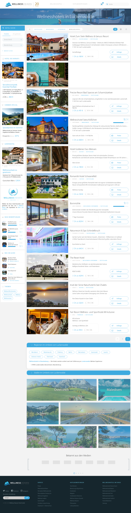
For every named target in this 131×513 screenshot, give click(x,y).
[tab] (78, 345)
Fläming (60, 352)
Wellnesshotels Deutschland (109, 486)
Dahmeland (81, 352)
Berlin (70, 352)
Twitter (7, 491)
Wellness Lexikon (42, 498)
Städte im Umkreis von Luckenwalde (49, 372)
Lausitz (106, 352)
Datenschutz (48, 506)
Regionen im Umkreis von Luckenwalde (51, 345)
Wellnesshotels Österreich (109, 491)
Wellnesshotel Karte (43, 488)
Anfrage (119, 52)
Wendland (34, 352)
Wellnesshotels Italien (108, 496)
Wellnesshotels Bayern (108, 488)
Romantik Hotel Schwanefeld (83, 176)
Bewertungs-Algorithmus (76, 488)
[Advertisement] (99, 75)
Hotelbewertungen (80, 4)
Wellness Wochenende (10, 291)
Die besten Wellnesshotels (44, 491)
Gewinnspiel (41, 501)
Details (119, 57)
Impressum (40, 506)
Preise (119, 136)
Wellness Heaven (74, 501)
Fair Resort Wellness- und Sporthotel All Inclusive (92, 312)
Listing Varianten (74, 506)
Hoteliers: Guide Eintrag (44, 503)
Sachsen (81, 151)
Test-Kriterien (73, 486)
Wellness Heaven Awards (76, 498)
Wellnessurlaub (8, 295)
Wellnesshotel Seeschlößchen (83, 120)
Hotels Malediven (106, 501)
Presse (39, 486)
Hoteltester (73, 491)
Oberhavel (50, 357)
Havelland (62, 357)
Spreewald (94, 352)
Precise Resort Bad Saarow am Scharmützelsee (91, 92)
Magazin (72, 493)
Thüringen (80, 314)
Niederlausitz (48, 352)
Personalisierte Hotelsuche (44, 493)
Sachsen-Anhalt (83, 39)
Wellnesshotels (56, 4)
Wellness (18, 295)
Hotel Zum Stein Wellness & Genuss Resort (89, 36)
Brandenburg (85, 95)
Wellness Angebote (43, 496)
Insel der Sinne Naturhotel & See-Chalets (88, 285)
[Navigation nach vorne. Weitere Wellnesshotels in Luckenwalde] (127, 339)
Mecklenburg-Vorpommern (90, 206)
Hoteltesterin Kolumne (76, 496)
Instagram (25, 491)
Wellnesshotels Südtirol (108, 498)
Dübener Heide (36, 357)
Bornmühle (75, 203)
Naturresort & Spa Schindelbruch (85, 230)
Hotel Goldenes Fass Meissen (83, 149)
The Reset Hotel (77, 258)
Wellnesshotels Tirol (107, 493)
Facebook (15, 491)
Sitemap (104, 503)
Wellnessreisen (8, 298)
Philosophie (73, 503)
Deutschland (94, 39)
